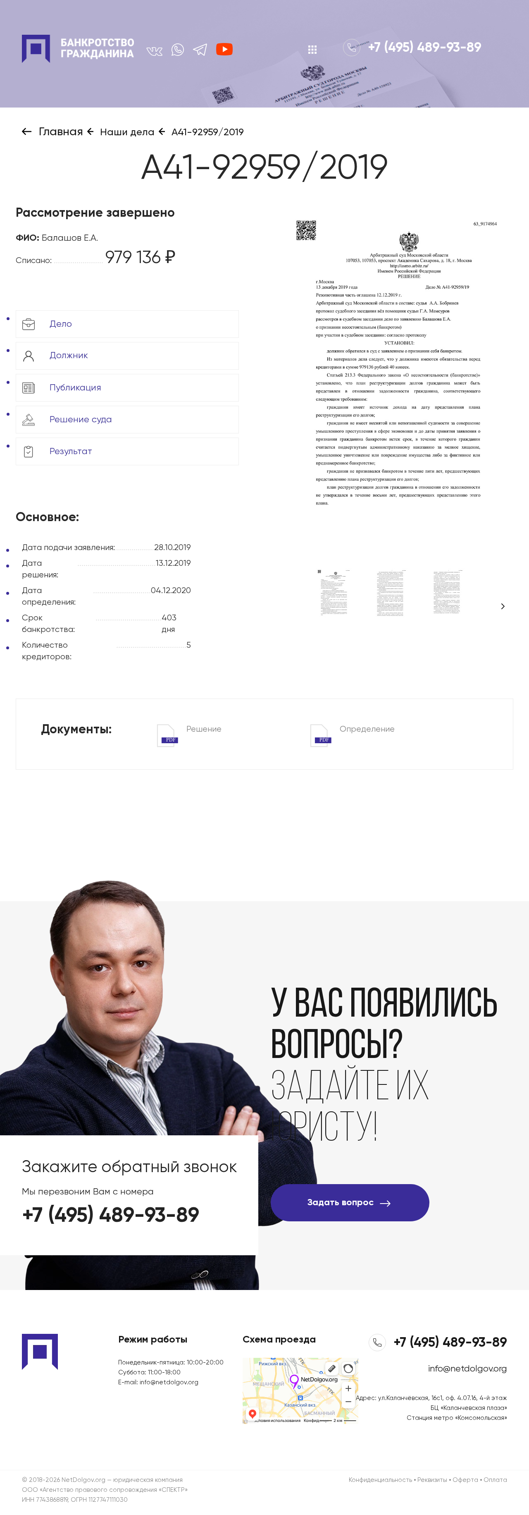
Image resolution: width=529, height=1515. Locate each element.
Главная (59, 132)
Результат (69, 451)
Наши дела (126, 132)
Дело (59, 323)
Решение (194, 730)
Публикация (74, 387)
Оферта (465, 1480)
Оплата (495, 1480)
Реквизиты (432, 1480)
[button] (503, 606)
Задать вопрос (340, 1202)
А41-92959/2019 (206, 132)
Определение (356, 730)
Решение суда (79, 419)
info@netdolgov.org (169, 1382)
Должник (67, 355)
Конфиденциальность (380, 1480)
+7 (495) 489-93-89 (423, 48)
